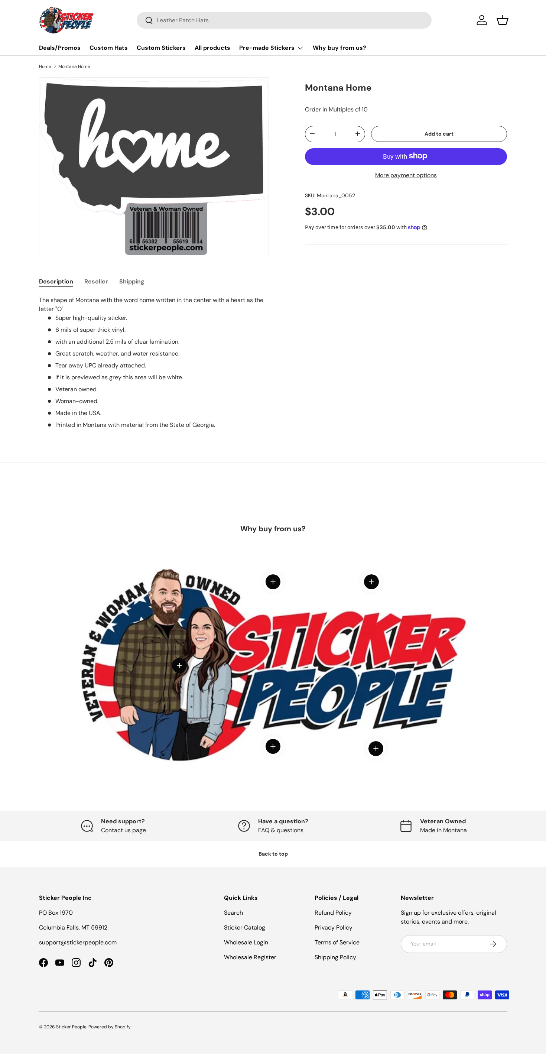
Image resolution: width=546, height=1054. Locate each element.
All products (212, 48)
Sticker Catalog (244, 927)
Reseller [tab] (96, 281)
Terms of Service (337, 942)
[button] (502, 20)
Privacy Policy (333, 927)
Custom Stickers (161, 48)
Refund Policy (333, 913)
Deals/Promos (60, 48)
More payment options (406, 175)
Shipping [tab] (131, 281)
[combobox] (284, 20)
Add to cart (439, 133)
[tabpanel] (154, 362)
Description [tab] (56, 281)
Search (233, 913)
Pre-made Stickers (267, 48)
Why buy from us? (339, 48)
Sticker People (71, 1027)
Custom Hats (109, 48)
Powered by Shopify (109, 1027)
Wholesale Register (250, 957)
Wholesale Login (246, 942)
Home (45, 66)
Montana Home (74, 66)
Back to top (273, 853)
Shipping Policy (335, 957)
